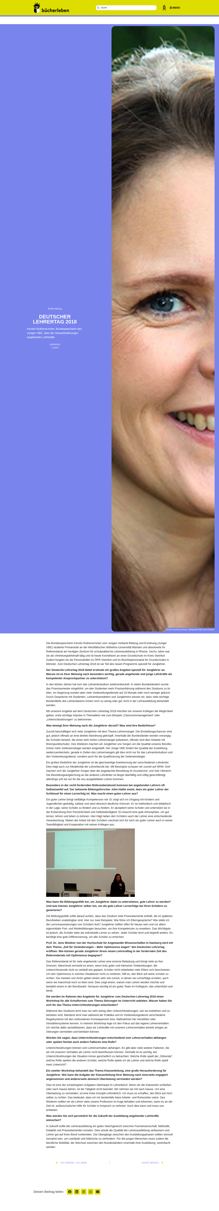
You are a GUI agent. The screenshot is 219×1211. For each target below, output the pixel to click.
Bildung (58, 309)
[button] (70, 1192)
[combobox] (126, 7)
